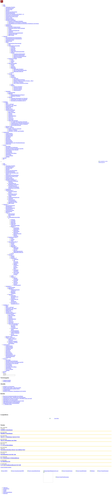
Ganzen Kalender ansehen (6, 467)
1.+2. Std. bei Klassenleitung (7, 445)
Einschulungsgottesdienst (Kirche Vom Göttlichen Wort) (13, 449)
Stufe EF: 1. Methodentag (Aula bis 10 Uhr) (10, 436)
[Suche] (3, 159)
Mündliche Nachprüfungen (7, 433)
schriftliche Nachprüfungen (7, 429)
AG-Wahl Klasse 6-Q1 (5, 461)
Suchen (4, 373)
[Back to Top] (2, 1)
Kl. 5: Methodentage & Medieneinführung (10, 458)
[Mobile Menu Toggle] (1, 161)
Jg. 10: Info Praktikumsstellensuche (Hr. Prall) (11, 465)
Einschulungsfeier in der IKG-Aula (8, 454)
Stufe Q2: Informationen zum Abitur (9, 440)
